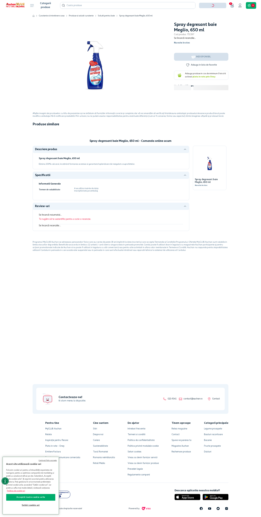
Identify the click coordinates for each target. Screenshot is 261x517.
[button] (212, 14)
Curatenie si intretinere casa (51, 25)
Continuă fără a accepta (48, 460)
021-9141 (172, 399)
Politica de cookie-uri (16, 491)
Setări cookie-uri (31, 505)
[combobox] (127, 15)
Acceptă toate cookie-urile (30, 497)
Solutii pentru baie (106, 25)
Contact (216, 399)
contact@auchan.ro (193, 399)
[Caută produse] (63, 15)
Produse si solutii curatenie (81, 25)
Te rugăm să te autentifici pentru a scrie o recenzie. (65, 228)
